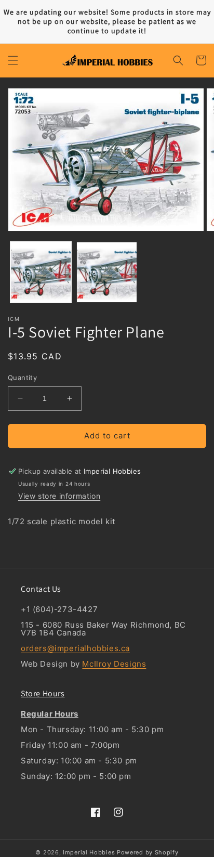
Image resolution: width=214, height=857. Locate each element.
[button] (13, 60)
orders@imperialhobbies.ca (75, 648)
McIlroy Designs (114, 664)
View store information (59, 495)
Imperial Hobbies (89, 852)
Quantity (22, 377)
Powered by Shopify (148, 852)
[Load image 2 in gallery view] (106, 272)
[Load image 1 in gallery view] (40, 272)
